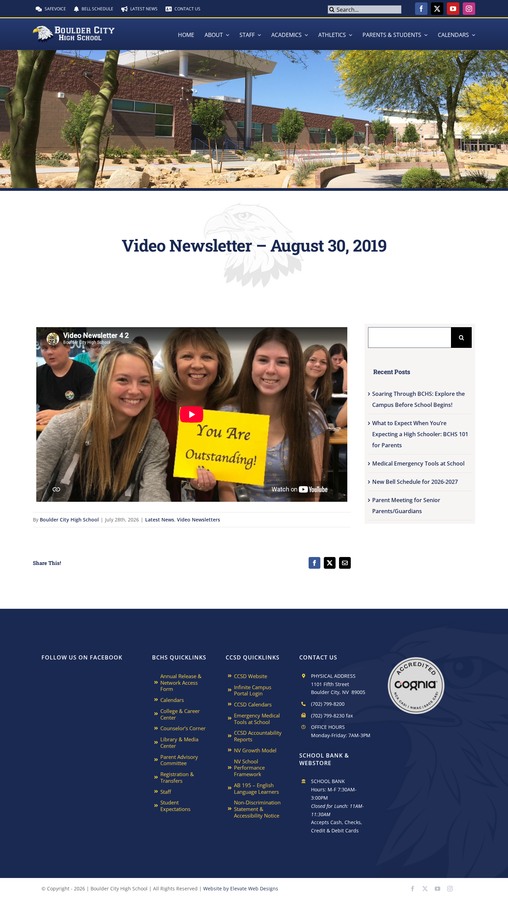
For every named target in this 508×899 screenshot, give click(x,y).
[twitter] (437, 8)
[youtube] (453, 8)
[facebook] (421, 8)
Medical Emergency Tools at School (418, 463)
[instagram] (469, 8)
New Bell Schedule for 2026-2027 (415, 482)
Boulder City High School (69, 519)
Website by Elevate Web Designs (240, 888)
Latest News (159, 519)
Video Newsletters (198, 519)
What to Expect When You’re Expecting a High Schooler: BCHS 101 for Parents (420, 434)
